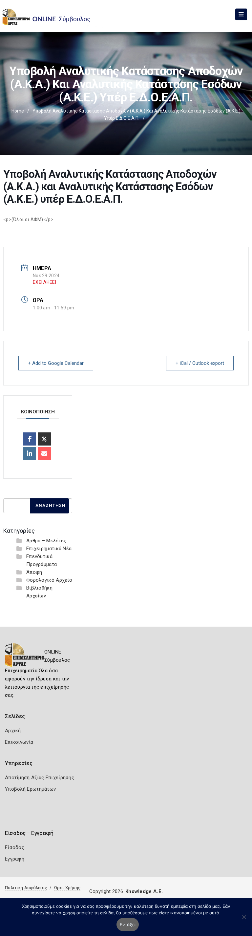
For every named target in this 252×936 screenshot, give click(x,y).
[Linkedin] (29, 453)
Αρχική (13, 731)
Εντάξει (128, 924)
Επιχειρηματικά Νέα (49, 548)
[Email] (44, 453)
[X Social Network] (44, 439)
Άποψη (34, 572)
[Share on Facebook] (29, 439)
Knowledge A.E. (144, 891)
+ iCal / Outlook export (200, 363)
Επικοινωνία (19, 742)
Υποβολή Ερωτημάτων (30, 789)
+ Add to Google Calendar (56, 363)
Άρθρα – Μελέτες (46, 541)
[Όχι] (244, 920)
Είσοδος (14, 847)
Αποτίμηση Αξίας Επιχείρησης (39, 777)
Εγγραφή (14, 859)
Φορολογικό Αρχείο (49, 580)
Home (17, 111)
